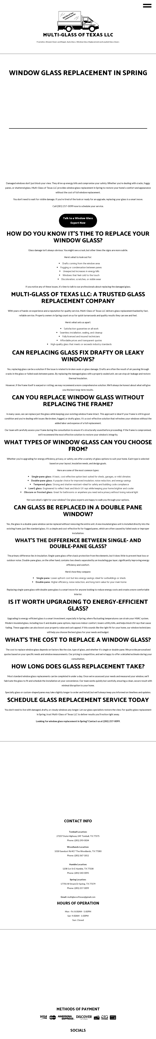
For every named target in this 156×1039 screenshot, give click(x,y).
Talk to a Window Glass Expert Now (78, 220)
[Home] (78, 21)
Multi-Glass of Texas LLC (78, 35)
